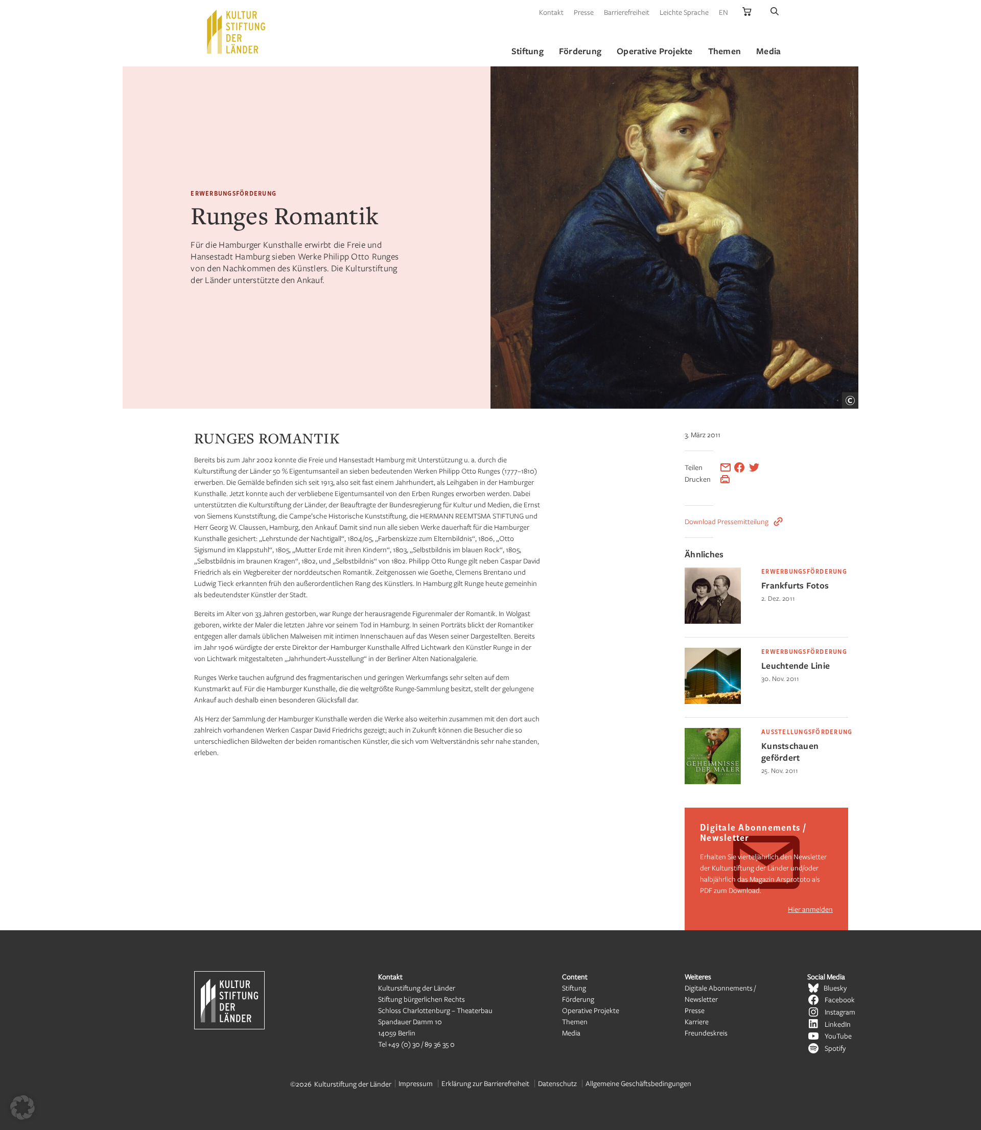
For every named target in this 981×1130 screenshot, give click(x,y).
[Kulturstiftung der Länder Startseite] (236, 31)
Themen (575, 1021)
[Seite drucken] (725, 479)
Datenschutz (557, 1083)
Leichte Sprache (684, 12)
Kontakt (551, 12)
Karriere (697, 1021)
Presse (584, 12)
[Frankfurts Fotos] (713, 621)
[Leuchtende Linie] (713, 701)
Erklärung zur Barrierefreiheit (485, 1083)
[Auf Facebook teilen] (739, 467)
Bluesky (835, 988)
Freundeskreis (706, 1033)
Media (571, 1033)
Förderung (578, 999)
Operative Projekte (590, 1010)
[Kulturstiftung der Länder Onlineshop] (747, 12)
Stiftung (574, 988)
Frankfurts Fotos (795, 585)
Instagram (840, 1012)
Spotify (835, 1048)
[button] (22, 1107)
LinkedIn (838, 1024)
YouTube (838, 1036)
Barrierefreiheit (626, 12)
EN (723, 12)
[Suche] (774, 12)
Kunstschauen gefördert (790, 751)
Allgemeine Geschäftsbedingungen (638, 1083)
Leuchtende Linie (795, 665)
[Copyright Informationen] (850, 400)
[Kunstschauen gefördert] (713, 781)
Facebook (840, 999)
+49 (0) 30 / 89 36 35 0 (421, 1044)
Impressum (416, 1083)
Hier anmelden (810, 909)
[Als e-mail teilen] (725, 467)
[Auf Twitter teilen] (754, 467)
